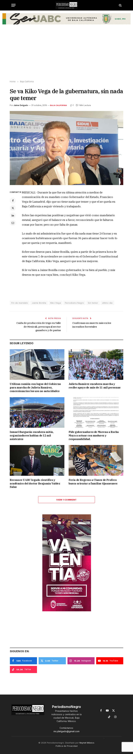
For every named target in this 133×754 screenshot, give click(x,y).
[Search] (120, 5)
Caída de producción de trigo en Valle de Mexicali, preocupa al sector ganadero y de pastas (38, 326)
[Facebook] (13, 200)
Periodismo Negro (74, 303)
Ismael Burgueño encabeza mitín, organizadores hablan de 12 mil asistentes (32, 435)
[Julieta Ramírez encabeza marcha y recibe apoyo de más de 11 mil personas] (96, 364)
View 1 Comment (66, 499)
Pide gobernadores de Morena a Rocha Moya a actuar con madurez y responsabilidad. (94, 435)
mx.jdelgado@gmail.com (66, 731)
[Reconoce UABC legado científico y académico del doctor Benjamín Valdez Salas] (37, 460)
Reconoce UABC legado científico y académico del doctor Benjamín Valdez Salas (35, 483)
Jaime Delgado (20, 105)
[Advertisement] (66, 54)
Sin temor (93, 303)
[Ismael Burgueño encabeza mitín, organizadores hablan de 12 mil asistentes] (37, 412)
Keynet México (86, 742)
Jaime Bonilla (39, 303)
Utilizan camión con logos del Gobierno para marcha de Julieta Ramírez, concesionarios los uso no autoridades (35, 387)
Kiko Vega (55, 303)
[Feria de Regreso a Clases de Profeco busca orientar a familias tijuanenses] (96, 460)
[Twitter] (13, 208)
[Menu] (13, 5)
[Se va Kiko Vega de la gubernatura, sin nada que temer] (66, 148)
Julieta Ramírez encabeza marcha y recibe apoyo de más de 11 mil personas (95, 385)
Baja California (58, 105)
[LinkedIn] (13, 215)
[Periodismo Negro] (66, 5)
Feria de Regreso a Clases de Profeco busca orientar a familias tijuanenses (93, 481)
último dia (107, 303)
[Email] (13, 223)
